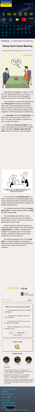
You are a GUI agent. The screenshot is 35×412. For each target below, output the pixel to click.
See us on (4, 397)
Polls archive (20, 332)
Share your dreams (7, 394)
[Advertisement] (17, 151)
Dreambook (5, 41)
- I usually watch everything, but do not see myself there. (17, 316)
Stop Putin (10, 408)
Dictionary (5, 391)
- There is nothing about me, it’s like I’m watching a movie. (17, 327)
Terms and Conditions (8, 402)
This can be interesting (8, 389)
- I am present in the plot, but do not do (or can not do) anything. (17, 322)
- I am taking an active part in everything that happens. (17, 311)
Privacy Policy (6, 400)
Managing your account (9, 405)
